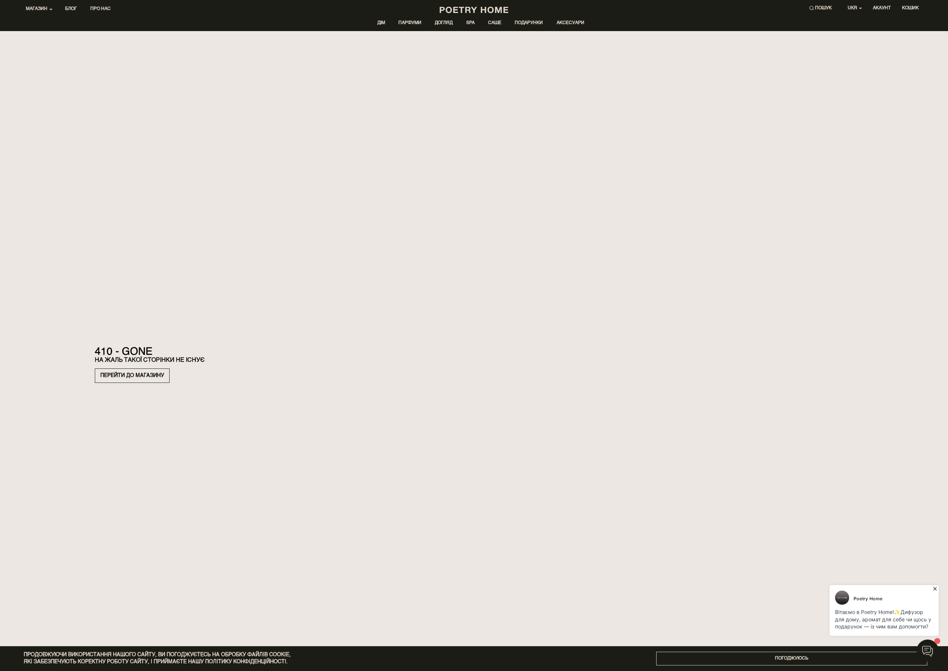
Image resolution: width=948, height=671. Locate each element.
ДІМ (381, 23)
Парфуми (409, 23)
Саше (494, 23)
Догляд (444, 23)
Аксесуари (570, 23)
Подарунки (529, 23)
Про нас (100, 9)
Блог (71, 9)
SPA (470, 23)
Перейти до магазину (132, 375)
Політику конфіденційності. (246, 661)
